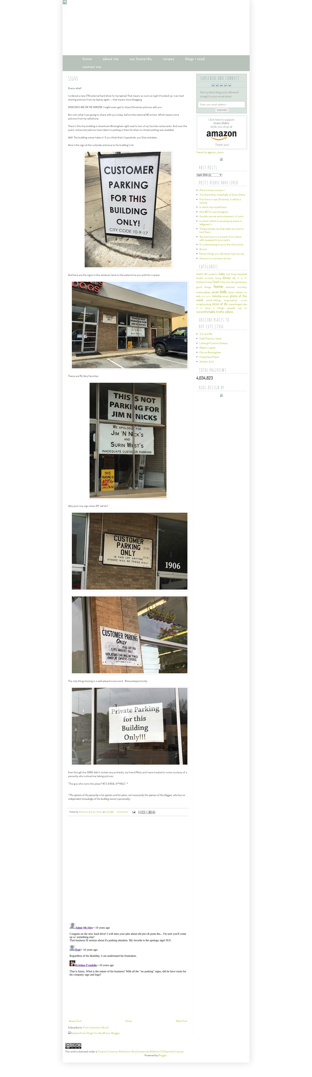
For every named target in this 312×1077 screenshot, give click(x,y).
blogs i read (195, 59)
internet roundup (236, 287)
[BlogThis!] (143, 812)
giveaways (241, 282)
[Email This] (140, 812)
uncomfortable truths (210, 312)
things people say (229, 308)
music (225, 296)
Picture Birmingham (210, 352)
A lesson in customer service (215, 258)
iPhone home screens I (212, 190)
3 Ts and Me (206, 334)
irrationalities (203, 292)
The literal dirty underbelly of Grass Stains (222, 194)
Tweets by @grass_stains (210, 152)
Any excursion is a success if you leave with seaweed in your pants (221, 238)
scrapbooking (203, 304)
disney (226, 278)
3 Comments (122, 811)
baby (222, 274)
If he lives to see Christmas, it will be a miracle (220, 201)
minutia (216, 296)
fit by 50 (242, 278)
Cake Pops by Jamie (211, 338)
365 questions (211, 274)
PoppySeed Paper (209, 357)
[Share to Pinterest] (153, 812)
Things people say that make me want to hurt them (222, 230)
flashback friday (204, 282)
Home (128, 1021)
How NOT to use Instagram (214, 211)
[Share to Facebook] (150, 812)
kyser (231, 292)
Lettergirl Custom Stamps (214, 343)
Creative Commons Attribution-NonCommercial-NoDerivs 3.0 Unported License (141, 1051)
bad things (231, 274)
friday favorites (227, 282)
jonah (215, 292)
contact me (92, 67)
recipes (168, 59)
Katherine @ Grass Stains (91, 811)
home (87, 59)
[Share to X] (147, 812)
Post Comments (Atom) (96, 1027)
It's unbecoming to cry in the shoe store (221, 244)
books (199, 278)
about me (111, 59)
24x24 (199, 274)
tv (246, 308)
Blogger (162, 1055)
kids (223, 291)
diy (234, 278)
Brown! (203, 249)
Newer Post (75, 1021)
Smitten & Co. (207, 361)
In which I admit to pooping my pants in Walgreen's (221, 222)
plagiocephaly (230, 300)
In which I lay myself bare (213, 207)
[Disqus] (128, 869)
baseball (242, 274)
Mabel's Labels (208, 347)
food (216, 282)
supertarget (235, 304)
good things (203, 287)
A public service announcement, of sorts (222, 216)
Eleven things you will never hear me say (222, 253)
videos (229, 312)
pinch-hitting (213, 300)
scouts (244, 300)
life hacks (206, 296)
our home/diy (141, 59)
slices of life (220, 304)
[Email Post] (133, 811)
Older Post (181, 1021)
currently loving (213, 278)
